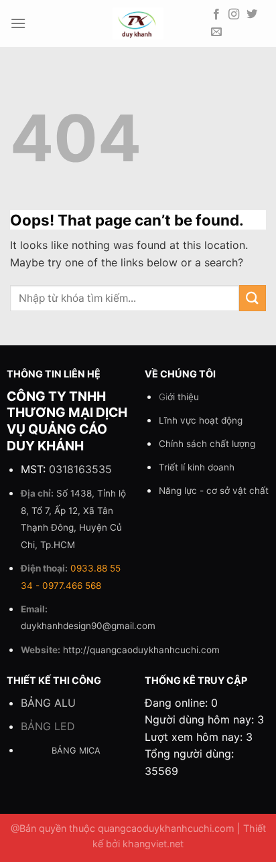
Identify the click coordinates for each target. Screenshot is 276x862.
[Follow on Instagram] (233, 15)
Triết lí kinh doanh (196, 467)
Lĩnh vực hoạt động (201, 420)
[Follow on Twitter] (252, 15)
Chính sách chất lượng (207, 443)
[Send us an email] (216, 32)
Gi (179, 397)
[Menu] (18, 23)
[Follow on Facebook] (216, 15)
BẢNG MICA (76, 751)
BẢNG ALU (48, 702)
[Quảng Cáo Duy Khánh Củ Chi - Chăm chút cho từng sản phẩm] (138, 23)
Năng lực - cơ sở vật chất (214, 490)
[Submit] (252, 298)
